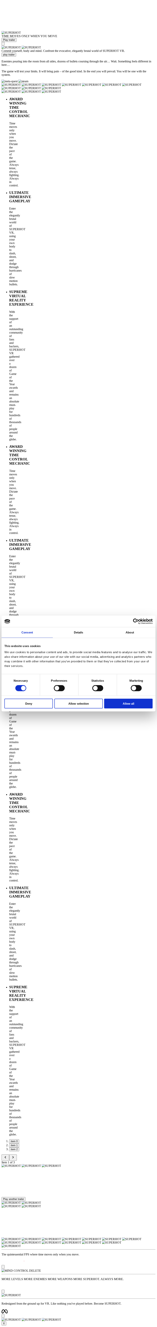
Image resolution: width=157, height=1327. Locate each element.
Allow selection (78, 703)
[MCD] (3, 1291)
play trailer (9, 54)
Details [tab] (78, 632)
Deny (28, 703)
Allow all (128, 703)
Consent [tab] (27, 632)
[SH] (3, 1267)
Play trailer (9, 39)
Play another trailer (13, 1199)
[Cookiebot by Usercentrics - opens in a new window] (136, 621)
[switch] (59, 688)
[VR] (3, 44)
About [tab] (130, 632)
